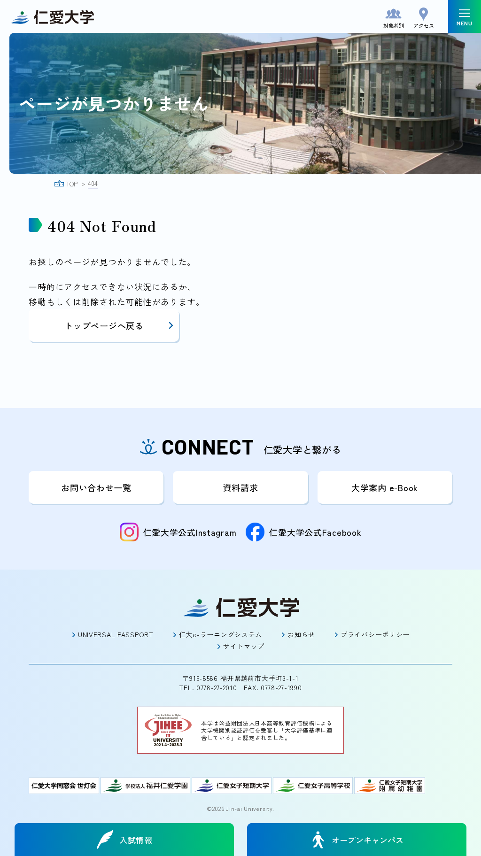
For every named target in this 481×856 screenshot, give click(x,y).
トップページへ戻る (103, 325)
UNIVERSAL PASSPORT (116, 634)
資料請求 (240, 487)
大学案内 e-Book (384, 487)
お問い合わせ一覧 (96, 487)
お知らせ (301, 634)
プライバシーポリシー (375, 634)
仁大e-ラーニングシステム (220, 634)
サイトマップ (243, 646)
